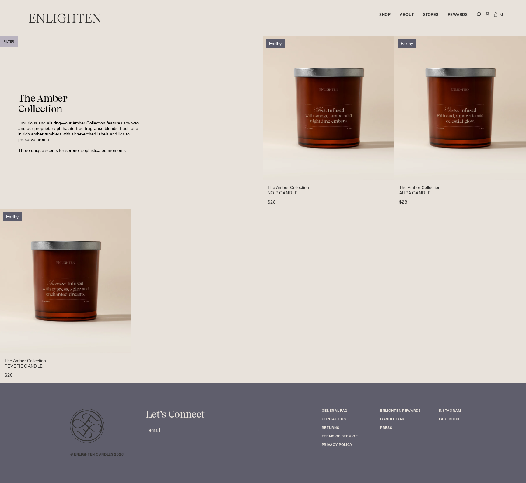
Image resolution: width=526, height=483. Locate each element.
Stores (431, 14)
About (407, 14)
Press (386, 427)
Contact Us (334, 419)
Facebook (449, 419)
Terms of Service (340, 436)
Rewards (458, 14)
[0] (495, 18)
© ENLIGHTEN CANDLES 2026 (97, 454)
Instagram (450, 410)
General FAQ (335, 410)
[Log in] (487, 18)
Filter (9, 41)
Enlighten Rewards (400, 410)
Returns (330, 427)
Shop (385, 14)
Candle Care (393, 419)
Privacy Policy (337, 445)
